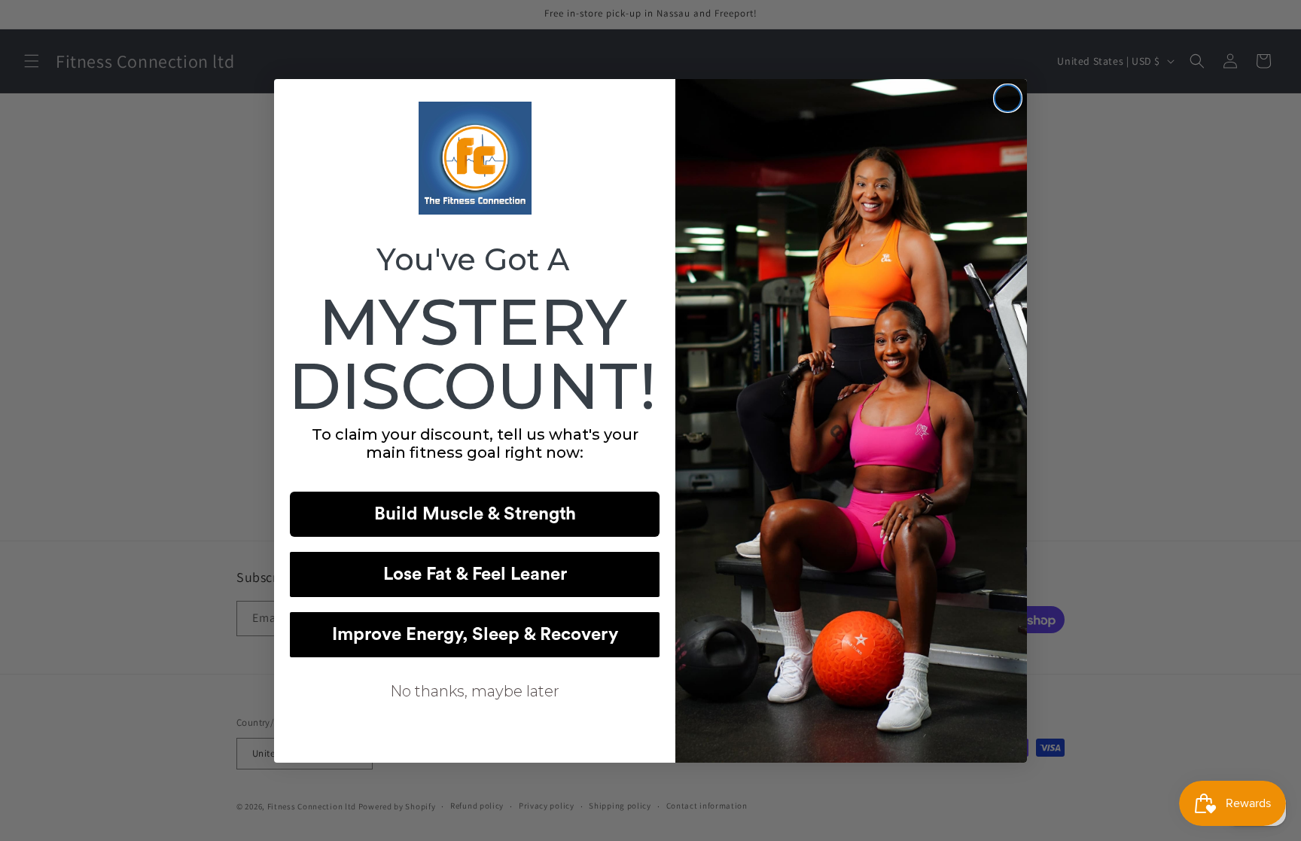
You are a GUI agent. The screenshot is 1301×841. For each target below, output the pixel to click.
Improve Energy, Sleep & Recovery (475, 635)
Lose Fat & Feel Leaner (475, 574)
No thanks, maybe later (474, 691)
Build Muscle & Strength (475, 514)
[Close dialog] (1008, 98)
